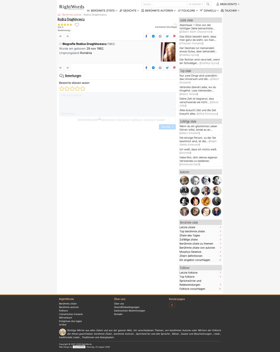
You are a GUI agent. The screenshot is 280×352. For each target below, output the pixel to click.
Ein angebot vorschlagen (195, 259)
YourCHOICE (79, 347)
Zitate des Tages (190, 235)
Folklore (188, 10)
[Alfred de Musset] (217, 191)
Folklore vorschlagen (192, 288)
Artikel (62, 324)
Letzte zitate (187, 227)
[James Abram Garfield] (217, 201)
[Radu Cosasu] (206, 180)
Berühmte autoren (158, 10)
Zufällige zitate (189, 239)
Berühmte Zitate (102, 10)
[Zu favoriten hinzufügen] (76, 25)
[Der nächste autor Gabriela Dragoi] (67, 36)
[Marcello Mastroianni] (206, 212)
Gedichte (129, 10)
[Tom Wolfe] (195, 201)
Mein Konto (228, 4)
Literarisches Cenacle (71, 314)
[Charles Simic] (195, 212)
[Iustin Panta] (184, 201)
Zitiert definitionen (191, 255)
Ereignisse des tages (70, 321)
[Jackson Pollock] (184, 191)
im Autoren (195, 4)
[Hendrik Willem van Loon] (195, 180)
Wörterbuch (65, 317)
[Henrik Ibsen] (184, 180)
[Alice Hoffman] (217, 212)
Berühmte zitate (68, 303)
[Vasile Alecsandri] (195, 191)
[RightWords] (59, 14)
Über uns (119, 303)
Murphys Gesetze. (191, 251)
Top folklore (187, 276)
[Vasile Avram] (217, 180)
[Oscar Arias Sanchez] (206, 191)
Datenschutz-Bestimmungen (129, 310)
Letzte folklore (188, 272)
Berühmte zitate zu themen (196, 243)
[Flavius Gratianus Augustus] (206, 201)
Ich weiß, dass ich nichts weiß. (198, 149)
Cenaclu (209, 10)
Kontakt (118, 314)
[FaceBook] (172, 305)
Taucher (230, 10)
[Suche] (208, 4)
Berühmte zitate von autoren (197, 247)
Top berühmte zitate (192, 231)
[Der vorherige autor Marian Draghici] (60, 36)
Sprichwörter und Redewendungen (190, 282)
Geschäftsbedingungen (126, 307)
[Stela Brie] (184, 212)
